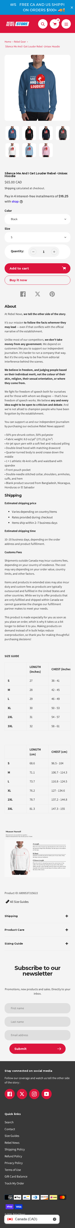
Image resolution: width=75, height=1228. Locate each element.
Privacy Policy (14, 1163)
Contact (10, 1129)
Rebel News (12, 1143)
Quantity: (17, 251)
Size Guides (12, 1136)
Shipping (10, 188)
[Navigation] (66, 24)
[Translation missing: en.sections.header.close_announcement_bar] (72, 7)
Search (9, 1122)
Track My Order (14, 1183)
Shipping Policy (15, 1149)
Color (8, 211)
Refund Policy (13, 1156)
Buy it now (18, 280)
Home (8, 41)
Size (7, 228)
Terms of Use (13, 1170)
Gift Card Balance (16, 1176)
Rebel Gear (20, 41)
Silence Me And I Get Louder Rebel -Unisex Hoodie (32, 46)
